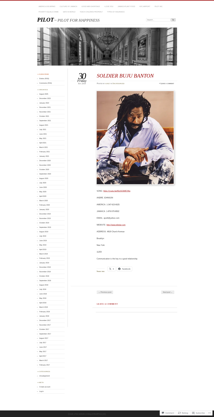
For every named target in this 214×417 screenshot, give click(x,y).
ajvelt (107, 83)
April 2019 (42, 249)
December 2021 (45, 107)
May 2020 (42, 192)
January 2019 (44, 263)
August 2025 (43, 94)
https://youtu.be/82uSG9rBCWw (116, 191)
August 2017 (43, 338)
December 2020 (45, 160)
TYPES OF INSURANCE (116, 12)
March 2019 (43, 254)
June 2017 (43, 347)
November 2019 (45, 218)
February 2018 (44, 311)
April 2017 (42, 356)
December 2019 (45, 214)
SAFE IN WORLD (69, 12)
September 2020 (45, 174)
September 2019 (45, 227)
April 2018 (42, 303)
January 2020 (44, 209)
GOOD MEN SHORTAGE (91, 6)
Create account (44, 387)
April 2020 (42, 196)
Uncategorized (118, 83)
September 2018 (45, 280)
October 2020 (44, 169)
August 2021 (43, 125)
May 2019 (42, 245)
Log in (41, 391)
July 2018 (42, 289)
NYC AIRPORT (144, 6)
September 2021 (45, 120)
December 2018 (45, 267)
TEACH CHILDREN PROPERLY (91, 12)
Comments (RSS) (45, 83)
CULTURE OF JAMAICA (68, 6)
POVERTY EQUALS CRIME (49, 12)
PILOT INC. (159, 6)
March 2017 (43, 360)
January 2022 (44, 103)
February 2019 (44, 258)
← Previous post (104, 292)
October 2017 (44, 329)
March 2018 (43, 307)
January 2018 (44, 316)
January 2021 (44, 156)
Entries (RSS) (44, 78)
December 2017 (45, 320)
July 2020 (42, 183)
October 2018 (44, 276)
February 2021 (44, 152)
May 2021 (42, 138)
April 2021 (42, 143)
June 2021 (43, 134)
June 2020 (43, 187)
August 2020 (43, 178)
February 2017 (44, 365)
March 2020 (43, 200)
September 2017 (45, 334)
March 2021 (43, 147)
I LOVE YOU (108, 6)
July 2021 (42, 129)
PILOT (45, 19)
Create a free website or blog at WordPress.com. (87, 414)
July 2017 (42, 342)
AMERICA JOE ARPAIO (47, 6)
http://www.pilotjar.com (116, 225)
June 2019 (43, 240)
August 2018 (43, 285)
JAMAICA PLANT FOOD (126, 6)
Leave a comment (167, 83)
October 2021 (44, 116)
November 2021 (45, 112)
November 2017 (45, 325)
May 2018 (42, 298)
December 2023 (45, 98)
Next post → (168, 292)
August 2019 (43, 232)
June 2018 (43, 294)
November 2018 (45, 272)
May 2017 (42, 351)
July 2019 (42, 236)
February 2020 (44, 205)
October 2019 (44, 223)
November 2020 (45, 165)
